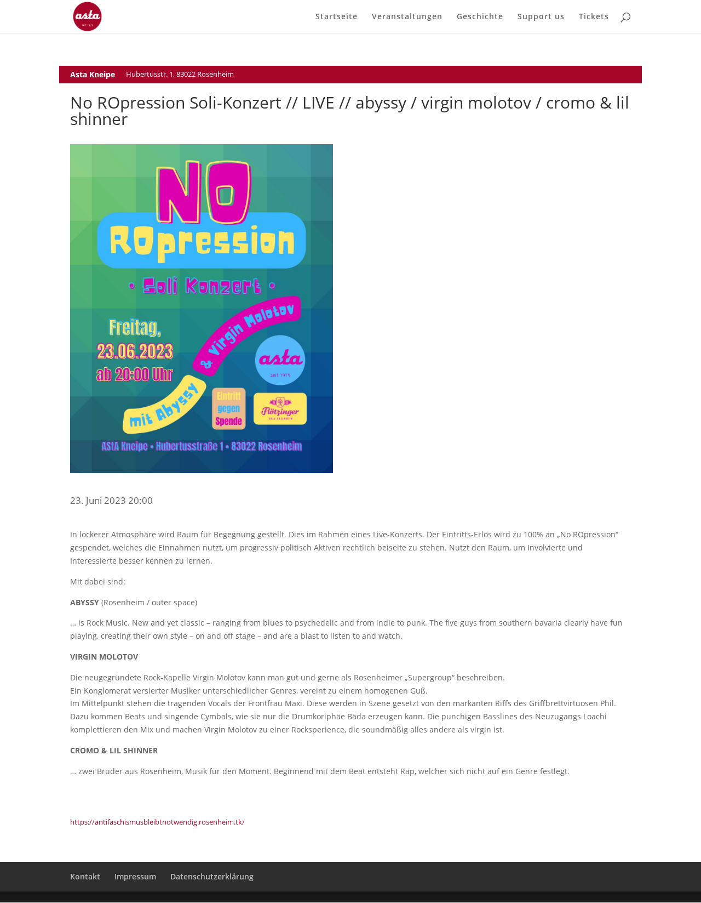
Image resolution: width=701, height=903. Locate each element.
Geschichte (480, 17)
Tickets (594, 17)
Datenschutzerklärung (212, 876)
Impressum (135, 876)
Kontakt (85, 876)
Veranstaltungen (407, 17)
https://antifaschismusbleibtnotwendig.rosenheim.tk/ (157, 822)
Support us (541, 17)
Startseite (336, 17)
